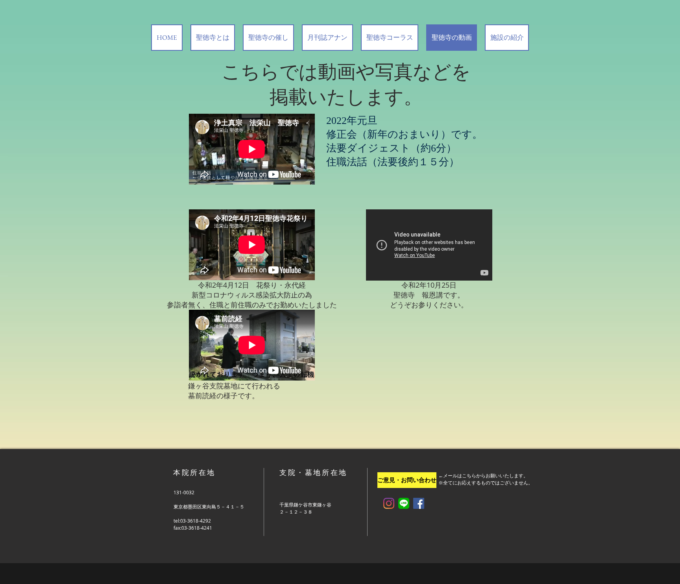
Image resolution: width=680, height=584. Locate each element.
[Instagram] (388, 503)
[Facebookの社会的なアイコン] (418, 503)
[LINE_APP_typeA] (403, 503)
